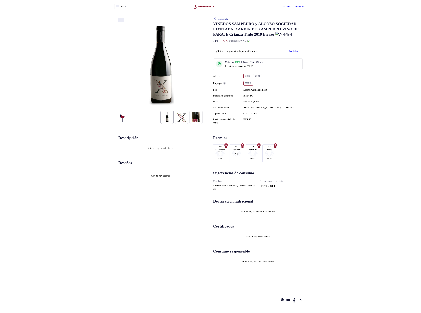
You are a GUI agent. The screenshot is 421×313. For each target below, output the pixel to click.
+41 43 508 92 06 (246, 286)
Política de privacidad (159, 286)
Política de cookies (186, 286)
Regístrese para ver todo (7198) (239, 66)
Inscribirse (299, 6)
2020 (257, 76)
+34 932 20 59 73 (295, 286)
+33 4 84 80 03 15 (270, 286)
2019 (247, 76)
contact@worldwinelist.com (216, 286)
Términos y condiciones (129, 286)
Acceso (286, 6)
